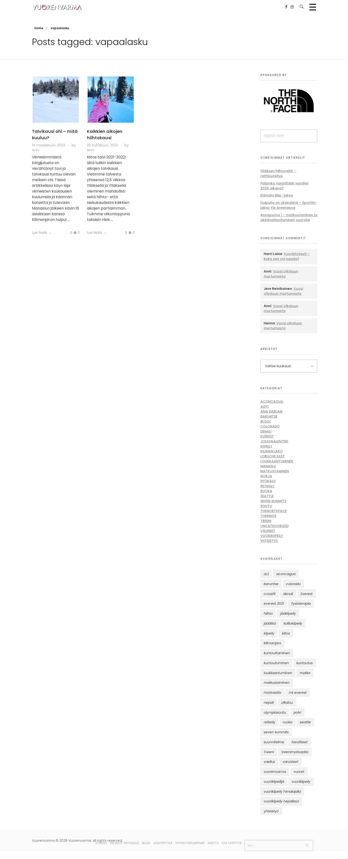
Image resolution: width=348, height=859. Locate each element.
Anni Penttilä (162, 843)
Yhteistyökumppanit (190, 843)
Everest (267, 436)
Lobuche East (272, 456)
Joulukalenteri (274, 441)
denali (288, 593)
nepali (269, 702)
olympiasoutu (275, 712)
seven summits (276, 732)
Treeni (265, 521)
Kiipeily (266, 446)
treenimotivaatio (294, 752)
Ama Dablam (271, 411)
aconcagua (285, 574)
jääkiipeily (288, 613)
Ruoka (266, 491)
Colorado (270, 426)
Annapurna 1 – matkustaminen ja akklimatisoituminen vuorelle (288, 217)
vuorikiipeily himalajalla (282, 791)
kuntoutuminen (276, 663)
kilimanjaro (272, 643)
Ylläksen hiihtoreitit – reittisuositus (278, 173)
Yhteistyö (269, 540)
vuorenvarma (275, 771)
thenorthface (273, 511)
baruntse (271, 584)
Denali (266, 431)
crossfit (270, 593)
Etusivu (101, 843)
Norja (266, 476)
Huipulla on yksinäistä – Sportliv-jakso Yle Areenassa (288, 205)
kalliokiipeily (293, 623)
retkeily (269, 722)
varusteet (290, 761)
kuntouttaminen (277, 653)
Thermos (268, 516)
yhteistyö (271, 811)
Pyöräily (268, 481)
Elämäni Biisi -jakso (276, 195)
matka (305, 673)
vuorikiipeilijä (274, 781)
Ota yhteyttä (231, 843)
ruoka (287, 722)
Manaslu (268, 466)
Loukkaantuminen (276, 461)
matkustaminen (277, 682)
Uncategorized (274, 525)
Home (38, 28)
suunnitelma (274, 742)
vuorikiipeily (301, 781)
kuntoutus (304, 663)
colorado (293, 584)
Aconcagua (271, 401)
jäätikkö (270, 623)
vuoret (299, 771)
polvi (297, 712)
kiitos (286, 633)
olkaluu (287, 702)
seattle (305, 722)
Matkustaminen (274, 471)
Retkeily (267, 486)
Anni (35, 150)
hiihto (268, 613)
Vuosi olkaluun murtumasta (281, 274)
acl (266, 574)
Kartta (213, 843)
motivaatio (272, 692)
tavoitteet (300, 742)
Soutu (266, 506)
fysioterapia (301, 603)
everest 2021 (274, 603)
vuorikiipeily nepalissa (281, 801)
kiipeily (269, 633)
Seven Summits (273, 501)
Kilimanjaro (271, 451)
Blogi (265, 421)
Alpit (264, 406)
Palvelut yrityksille (124, 843)
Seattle (267, 496)
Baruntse (268, 416)
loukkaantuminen (278, 673)
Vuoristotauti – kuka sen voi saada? (287, 256)
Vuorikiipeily (271, 535)
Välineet (267, 530)
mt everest (298, 692)
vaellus (269, 761)
